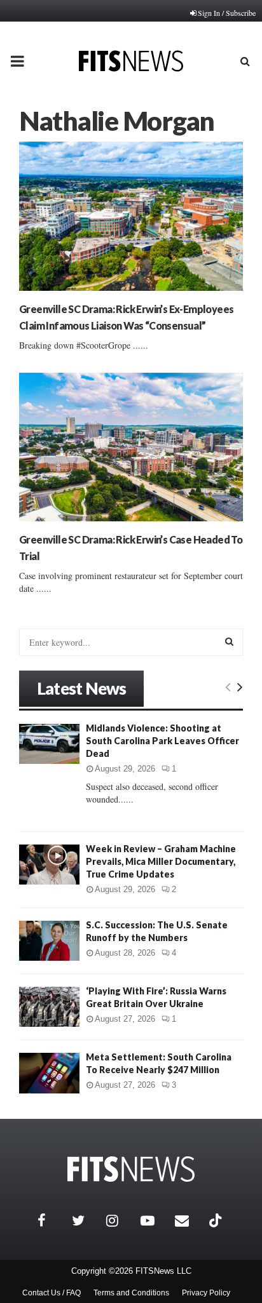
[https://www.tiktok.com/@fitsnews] (216, 1220)
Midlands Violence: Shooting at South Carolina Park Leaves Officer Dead (162, 741)
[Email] (189, 1220)
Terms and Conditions (131, 1292)
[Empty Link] (228, 686)
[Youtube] (155, 1220)
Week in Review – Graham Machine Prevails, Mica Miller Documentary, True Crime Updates (161, 861)
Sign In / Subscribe (227, 13)
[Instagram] (120, 1220)
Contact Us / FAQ (51, 1292)
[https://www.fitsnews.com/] (131, 1169)
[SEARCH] (229, 641)
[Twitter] (86, 1220)
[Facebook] (52, 1220)
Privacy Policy (206, 1292)
